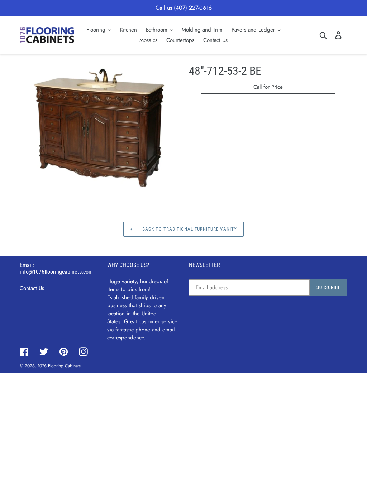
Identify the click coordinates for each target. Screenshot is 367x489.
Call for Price (268, 87)
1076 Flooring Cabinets (59, 366)
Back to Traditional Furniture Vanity (189, 229)
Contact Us (32, 288)
